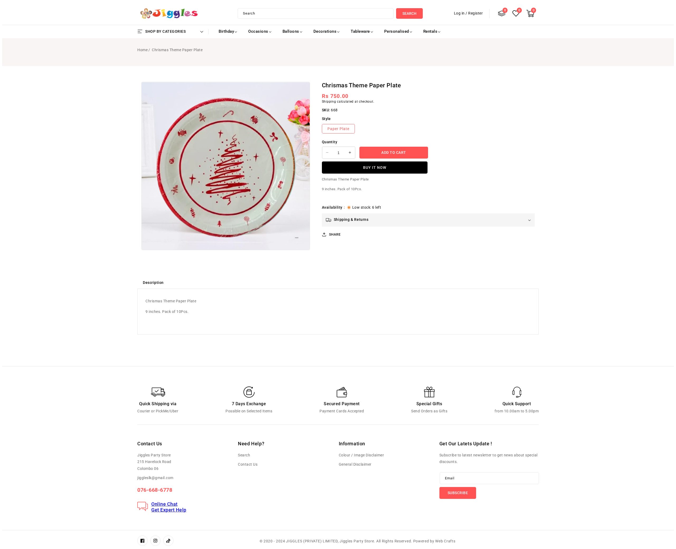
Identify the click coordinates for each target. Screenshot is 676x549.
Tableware (360, 31)
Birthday (226, 31)
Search (409, 13)
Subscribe (458, 493)
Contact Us (247, 464)
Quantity (329, 142)
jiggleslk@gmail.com (155, 478)
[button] (530, 13)
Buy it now (374, 167)
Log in (459, 13)
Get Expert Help (168, 510)
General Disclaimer (355, 464)
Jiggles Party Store (357, 541)
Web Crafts (445, 541)
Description (153, 282)
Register (475, 13)
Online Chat (164, 504)
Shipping (329, 101)
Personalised (396, 31)
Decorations (325, 31)
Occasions (258, 31)
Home (142, 50)
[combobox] (316, 13)
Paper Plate (338, 129)
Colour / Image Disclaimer (361, 455)
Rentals (430, 31)
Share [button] (335, 234)
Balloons (291, 31)
